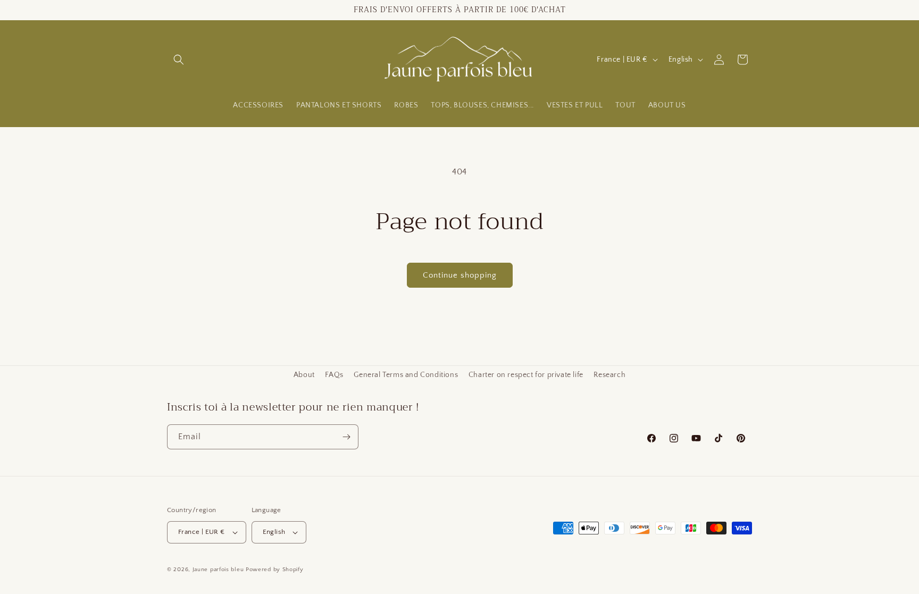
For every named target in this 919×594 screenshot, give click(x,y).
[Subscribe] (346, 436)
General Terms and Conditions (406, 375)
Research (609, 375)
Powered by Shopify (275, 569)
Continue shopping (460, 275)
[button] (178, 59)
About (304, 375)
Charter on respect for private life (526, 375)
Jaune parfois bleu (218, 569)
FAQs (334, 375)
